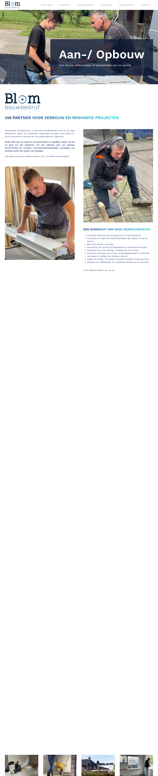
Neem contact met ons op (103, 270)
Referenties (126, 5)
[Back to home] (12, 5)
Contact (146, 5)
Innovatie (106, 5)
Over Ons (46, 5)
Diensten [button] (64, 5)
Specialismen (85, 5)
